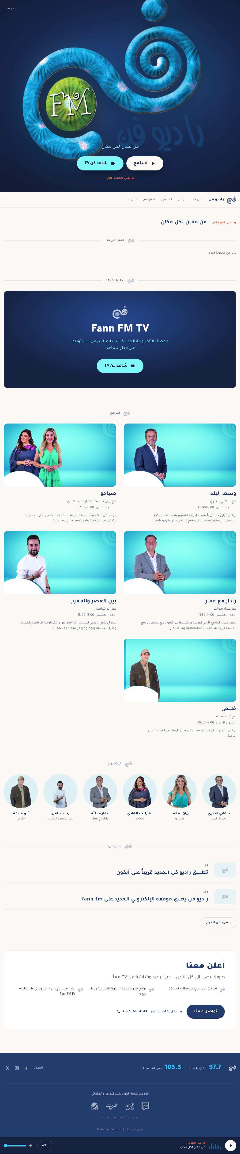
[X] (7, 1068)
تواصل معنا (205, 1012)
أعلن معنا (130, 199)
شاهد (45, 1145)
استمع (140, 163)
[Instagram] (17, 1068)
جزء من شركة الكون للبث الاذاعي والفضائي (120, 1094)
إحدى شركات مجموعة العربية (120, 1117)
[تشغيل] (230, 1145)
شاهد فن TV (96, 163)
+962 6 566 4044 (135, 1011)
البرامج (182, 199)
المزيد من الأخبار (218, 922)
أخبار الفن (149, 199)
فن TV (197, 199)
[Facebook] (26, 1068)
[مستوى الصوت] (31, 1145)
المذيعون (166, 199)
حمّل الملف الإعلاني (164, 1011)
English (11, 9)
